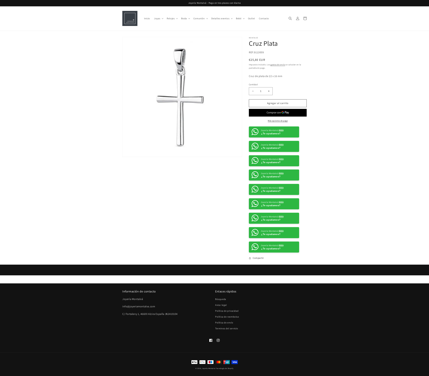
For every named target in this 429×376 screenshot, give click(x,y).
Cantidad (253, 84)
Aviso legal (221, 319)
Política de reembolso (227, 331)
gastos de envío (277, 64)
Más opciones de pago (278, 120)
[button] (158, 18)
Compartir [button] (258, 272)
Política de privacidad (226, 325)
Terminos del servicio (226, 342)
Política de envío (224, 336)
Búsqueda (220, 313)
